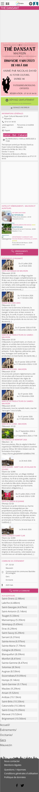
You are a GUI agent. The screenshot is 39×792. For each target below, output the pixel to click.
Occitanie (9, 580)
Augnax (6, 671)
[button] (19, 101)
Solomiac (6, 667)
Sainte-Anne (8, 641)
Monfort (6, 658)
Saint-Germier (9, 684)
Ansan (5, 692)
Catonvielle (8, 705)
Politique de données (15, 777)
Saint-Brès (7, 701)
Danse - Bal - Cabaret (15, 135)
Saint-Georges (9, 607)
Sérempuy (7, 624)
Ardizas (6, 697)
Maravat (6, 714)
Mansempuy (8, 620)
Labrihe (6, 602)
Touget (5, 615)
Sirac (4, 628)
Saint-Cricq (7, 710)
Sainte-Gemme (9, 662)
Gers (7, 576)
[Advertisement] (19, 25)
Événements (7, 730)
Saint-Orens (8, 598)
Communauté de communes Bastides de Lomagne (20, 572)
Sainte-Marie (8, 645)
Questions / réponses (15, 769)
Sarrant (6, 637)
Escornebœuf (9, 675)
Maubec (6, 688)
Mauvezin (9, 568)
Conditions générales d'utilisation (21, 773)
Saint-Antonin (9, 611)
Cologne (6, 650)
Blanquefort (8, 654)
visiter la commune (19, 590)
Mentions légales (12, 764)
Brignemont (8, 718)
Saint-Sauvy (8, 632)
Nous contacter (12, 761)
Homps (5, 680)
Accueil (4, 725)
